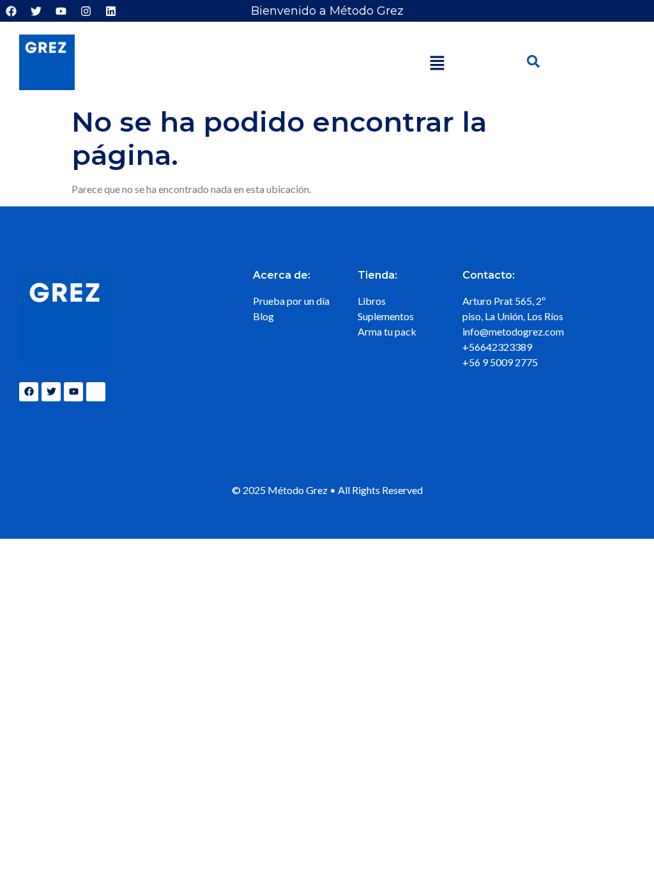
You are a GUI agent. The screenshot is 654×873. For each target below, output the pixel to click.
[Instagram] (85, 11)
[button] (437, 64)
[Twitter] (36, 11)
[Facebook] (11, 11)
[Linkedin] (110, 11)
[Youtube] (61, 11)
